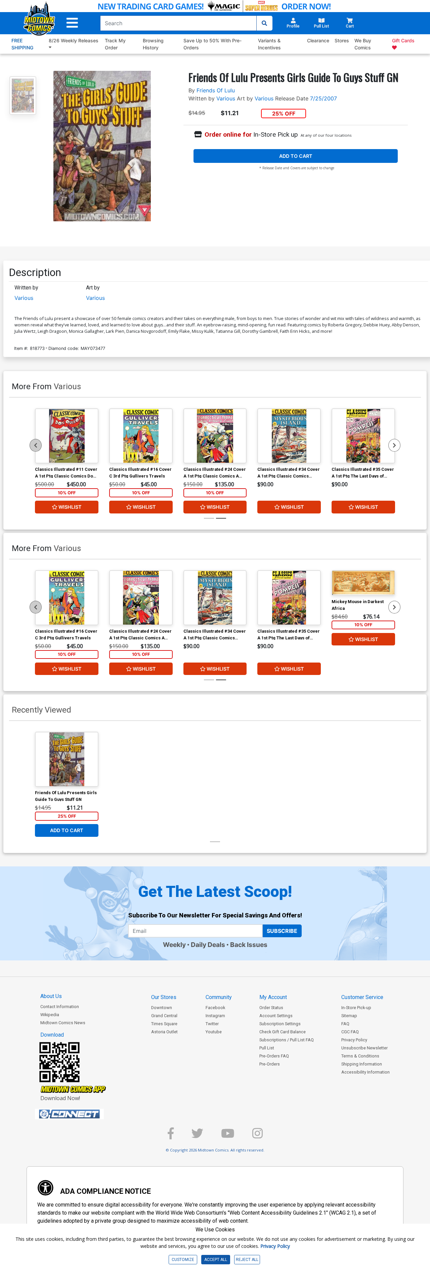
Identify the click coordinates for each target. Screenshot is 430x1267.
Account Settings (276, 1015)
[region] (36, 445)
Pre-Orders (269, 1064)
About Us (51, 996)
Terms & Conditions (360, 1055)
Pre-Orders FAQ (274, 1055)
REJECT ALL (247, 1259)
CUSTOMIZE (183, 1259)
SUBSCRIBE (282, 930)
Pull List (266, 1047)
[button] (72, 23)
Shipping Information (361, 1064)
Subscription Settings (280, 1023)
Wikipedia (49, 1014)
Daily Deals (208, 945)
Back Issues (248, 945)
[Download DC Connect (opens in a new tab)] (82, 1114)
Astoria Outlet (164, 1031)
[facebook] (171, 1136)
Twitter (212, 1023)
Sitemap (349, 1015)
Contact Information (59, 1006)
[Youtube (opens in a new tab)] (228, 1136)
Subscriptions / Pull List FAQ (286, 1039)
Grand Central (164, 1015)
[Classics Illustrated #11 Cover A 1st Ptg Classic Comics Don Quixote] (66, 435)
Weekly (174, 945)
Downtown (161, 1007)
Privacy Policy (354, 1039)
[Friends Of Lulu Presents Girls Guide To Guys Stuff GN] (66, 759)
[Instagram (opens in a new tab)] (257, 1136)
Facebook (215, 1007)
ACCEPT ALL (215, 1259)
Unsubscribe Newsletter (364, 1047)
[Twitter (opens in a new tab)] (197, 1136)
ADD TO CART (295, 156)
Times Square (164, 1023)
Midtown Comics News (62, 1022)
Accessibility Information (365, 1072)
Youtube (214, 1031)
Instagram (215, 1015)
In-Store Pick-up (356, 1007)
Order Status (271, 1007)
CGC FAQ (350, 1031)
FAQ (345, 1023)
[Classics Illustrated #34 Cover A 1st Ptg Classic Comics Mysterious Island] (289, 435)
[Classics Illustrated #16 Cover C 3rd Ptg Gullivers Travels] (141, 435)
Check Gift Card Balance (282, 1031)
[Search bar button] (264, 23)
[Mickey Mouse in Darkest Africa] (363, 583)
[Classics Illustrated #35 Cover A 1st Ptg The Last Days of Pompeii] (363, 435)
